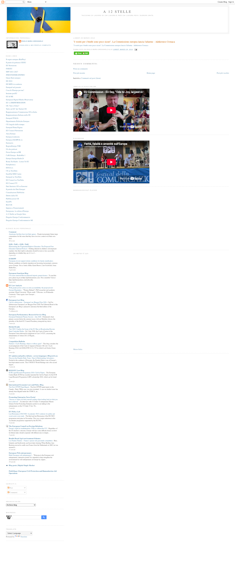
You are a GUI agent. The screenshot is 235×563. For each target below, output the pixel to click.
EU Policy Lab (14, 411)
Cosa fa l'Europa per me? (15, 90)
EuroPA (9, 201)
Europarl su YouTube (13, 177)
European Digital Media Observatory (19, 99)
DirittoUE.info (14, 326)
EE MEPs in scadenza (14, 84)
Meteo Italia (77, 349)
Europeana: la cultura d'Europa (17, 211)
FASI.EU (9, 68)
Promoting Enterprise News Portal (22, 397)
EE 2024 (9, 81)
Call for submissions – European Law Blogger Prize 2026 (28, 302)
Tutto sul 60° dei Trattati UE (16, 109)
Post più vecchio (223, 73)
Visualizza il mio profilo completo (35, 45)
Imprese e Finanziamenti (15, 208)
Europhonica (11, 164)
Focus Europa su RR (13, 152)
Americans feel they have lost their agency (22, 234)
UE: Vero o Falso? (12, 105)
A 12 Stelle (117, 11)
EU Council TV (11, 183)
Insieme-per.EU (11, 93)
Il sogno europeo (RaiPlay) (16, 59)
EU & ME (9, 96)
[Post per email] (135, 49)
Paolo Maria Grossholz (32, 41)
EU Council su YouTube (15, 180)
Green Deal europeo (13, 78)
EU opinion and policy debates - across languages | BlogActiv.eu (33, 355)
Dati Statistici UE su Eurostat (16, 186)
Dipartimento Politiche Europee (17, 121)
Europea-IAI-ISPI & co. (14, 140)
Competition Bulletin (17, 341)
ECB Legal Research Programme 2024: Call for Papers (27, 372)
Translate (23, 536)
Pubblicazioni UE (12, 198)
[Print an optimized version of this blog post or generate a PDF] (81, 55)
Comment (12, 231)
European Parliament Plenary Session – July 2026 (25, 317)
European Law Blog (16, 300)
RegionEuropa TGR (13, 146)
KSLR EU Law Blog (16, 370)
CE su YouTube (11, 171)
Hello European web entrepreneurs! (20, 455)
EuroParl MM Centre (13, 174)
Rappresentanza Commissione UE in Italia (21, 112)
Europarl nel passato (13, 87)
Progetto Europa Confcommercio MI (19, 220)
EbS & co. (9, 167)
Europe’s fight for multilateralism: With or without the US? (28, 428)
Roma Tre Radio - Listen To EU (17, 161)
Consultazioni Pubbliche (15, 192)
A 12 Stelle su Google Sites (16, 214)
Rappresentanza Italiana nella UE (18, 115)
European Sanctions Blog (18, 273)
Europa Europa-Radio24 (15, 158)
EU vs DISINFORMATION (15, 102)
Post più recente (79, 73)
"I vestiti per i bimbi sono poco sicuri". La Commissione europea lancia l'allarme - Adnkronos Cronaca (124, 41)
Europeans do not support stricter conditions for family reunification (31, 261)
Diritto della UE (12, 195)
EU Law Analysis (15, 285)
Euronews (9, 143)
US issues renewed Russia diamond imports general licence (28, 275)
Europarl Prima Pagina (14, 127)
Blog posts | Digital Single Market (22, 465)
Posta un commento (80, 68)
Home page (151, 73)
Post (11, 488)
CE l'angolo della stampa (15, 124)
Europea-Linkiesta (13, 137)
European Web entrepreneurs (20, 453)
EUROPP (12, 258)
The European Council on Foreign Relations (26, 426)
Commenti (13, 492)
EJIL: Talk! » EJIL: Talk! (19, 244)
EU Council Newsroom (14, 130)
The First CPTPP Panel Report (19, 387)
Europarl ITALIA (12, 118)
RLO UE (9, 205)
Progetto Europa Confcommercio (18, 217)
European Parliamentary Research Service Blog (27, 314)
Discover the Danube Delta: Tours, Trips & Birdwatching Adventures (31, 358)
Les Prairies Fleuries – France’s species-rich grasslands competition (31, 440)
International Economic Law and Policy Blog (26, 384)
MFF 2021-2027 (12, 71)
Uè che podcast (11, 149)
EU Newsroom (11, 65)
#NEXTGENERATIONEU (15, 75)
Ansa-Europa (11, 133)
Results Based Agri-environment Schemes (25, 438)
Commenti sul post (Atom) (91, 78)
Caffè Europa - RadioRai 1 (15, 155)
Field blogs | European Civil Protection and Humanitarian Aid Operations (33, 472)
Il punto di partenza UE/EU (16, 62)
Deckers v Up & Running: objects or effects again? (25, 343)
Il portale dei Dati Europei (15, 189)
